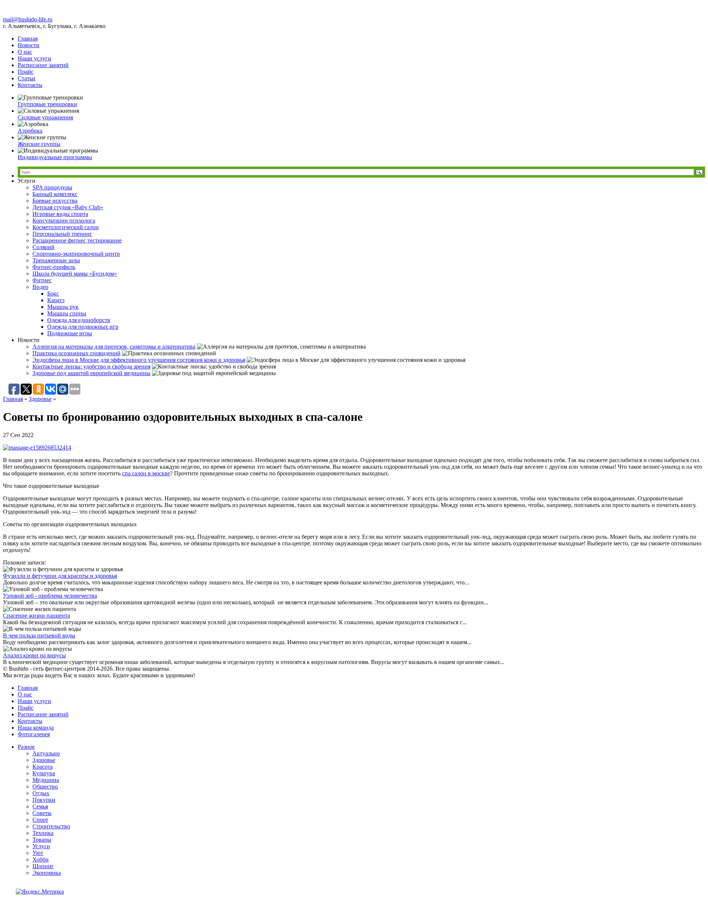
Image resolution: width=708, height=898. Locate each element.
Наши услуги (34, 58)
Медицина (45, 780)
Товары (41, 839)
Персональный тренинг (62, 234)
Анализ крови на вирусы (34, 655)
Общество (45, 786)
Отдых (40, 793)
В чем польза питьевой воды (39, 635)
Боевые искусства (54, 201)
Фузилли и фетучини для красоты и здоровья (60, 576)
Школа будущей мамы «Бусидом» (74, 273)
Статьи (26, 78)
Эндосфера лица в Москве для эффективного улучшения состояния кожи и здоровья (138, 360)
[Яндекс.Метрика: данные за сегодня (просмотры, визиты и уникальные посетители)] (40, 891)
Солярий (43, 247)
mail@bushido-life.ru (27, 19)
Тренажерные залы (56, 260)
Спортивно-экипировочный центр (76, 254)
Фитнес (42, 280)
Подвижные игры (69, 333)
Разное (26, 747)
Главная (28, 38)
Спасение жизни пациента (36, 615)
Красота (42, 767)
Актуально (46, 753)
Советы (42, 813)
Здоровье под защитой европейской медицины (91, 373)
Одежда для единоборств (78, 320)
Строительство (51, 826)
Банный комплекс (54, 194)
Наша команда (36, 727)
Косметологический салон (65, 227)
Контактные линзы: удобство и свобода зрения (91, 366)
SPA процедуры (52, 187)
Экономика (46, 873)
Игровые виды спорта (60, 214)
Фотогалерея (34, 734)
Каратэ (56, 300)
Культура (43, 773)
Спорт (40, 820)
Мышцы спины (66, 313)
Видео (40, 287)
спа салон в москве (146, 473)
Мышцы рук (63, 307)
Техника (42, 833)
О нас (25, 52)
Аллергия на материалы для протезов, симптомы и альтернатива (113, 346)
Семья (40, 806)
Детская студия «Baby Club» (67, 207)
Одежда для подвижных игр (82, 327)
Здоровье (40, 399)
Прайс (26, 72)
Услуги (41, 846)
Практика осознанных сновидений (76, 353)
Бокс (53, 293)
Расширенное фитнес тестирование (77, 240)
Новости (28, 45)
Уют (37, 853)
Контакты (30, 85)
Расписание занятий (43, 65)
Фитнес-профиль (53, 267)
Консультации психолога (63, 220)
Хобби (40, 859)
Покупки (43, 800)
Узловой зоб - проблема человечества (50, 596)
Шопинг (43, 866)
